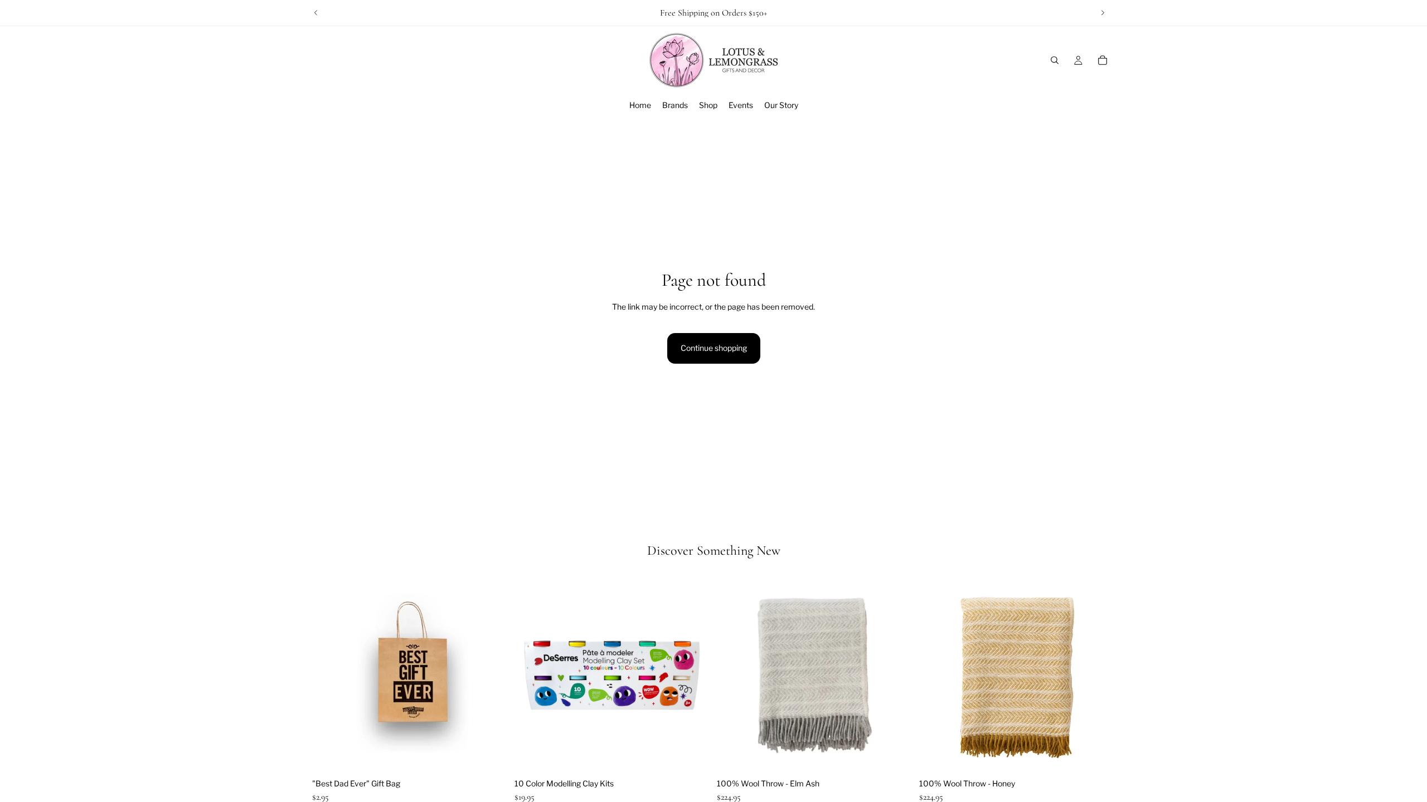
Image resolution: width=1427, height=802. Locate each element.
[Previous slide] (316, 13)
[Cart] (1102, 60)
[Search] (1054, 60)
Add (500, 755)
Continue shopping (714, 348)
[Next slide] (1102, 13)
